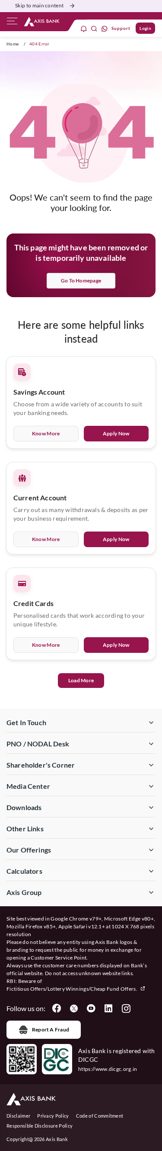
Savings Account (39, 392)
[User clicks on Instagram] (126, 1008)
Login (145, 28)
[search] (94, 28)
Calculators (24, 871)
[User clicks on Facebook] (56, 1008)
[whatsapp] (104, 28)
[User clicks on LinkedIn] (108, 1008)
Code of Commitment (100, 1116)
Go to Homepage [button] (81, 280)
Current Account (40, 497)
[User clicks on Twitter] (74, 1008)
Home (12, 43)
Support (120, 28)
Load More (81, 680)
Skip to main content (39, 5)
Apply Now (116, 433)
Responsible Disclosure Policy (39, 1125)
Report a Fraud (50, 1029)
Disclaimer (18, 1116)
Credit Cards (33, 603)
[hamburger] (12, 23)
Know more (46, 433)
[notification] (83, 28)
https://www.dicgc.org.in (107, 1069)
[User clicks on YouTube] (91, 1008)
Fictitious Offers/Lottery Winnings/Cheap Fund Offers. (72, 989)
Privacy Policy (53, 1116)
